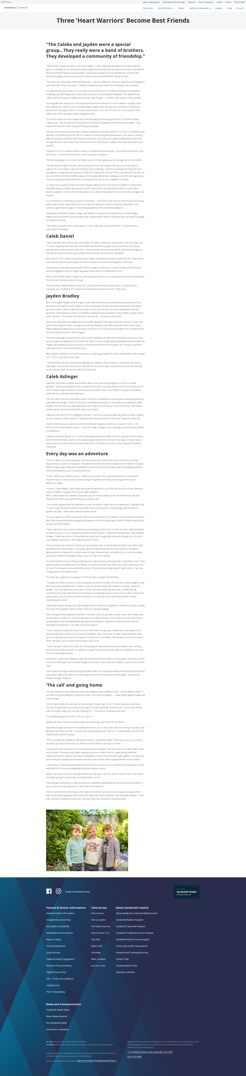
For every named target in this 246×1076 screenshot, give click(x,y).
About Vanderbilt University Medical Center (137, 913)
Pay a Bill (95, 939)
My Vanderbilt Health (56, 1022)
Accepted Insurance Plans (58, 919)
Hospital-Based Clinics (126, 965)
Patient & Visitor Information (60, 913)
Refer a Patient (98, 959)
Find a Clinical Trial (100, 932)
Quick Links (5, 2)
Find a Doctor (148, 8)
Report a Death (53, 939)
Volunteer (96, 952)
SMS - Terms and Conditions (60, 978)
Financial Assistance (55, 946)
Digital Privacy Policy (56, 972)
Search (240, 8)
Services (181, 8)
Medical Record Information (59, 932)
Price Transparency (206, 2)
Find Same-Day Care (100, 926)
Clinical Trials (122, 959)
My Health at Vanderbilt (57, 926)
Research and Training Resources (132, 952)
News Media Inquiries (56, 1016)
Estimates (192, 2)
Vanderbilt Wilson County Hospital (132, 939)
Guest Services (53, 952)
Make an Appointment (151, 2)
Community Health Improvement (132, 946)
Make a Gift (96, 946)
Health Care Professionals (199, 8)
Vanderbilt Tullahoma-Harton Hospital (134, 932)
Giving (229, 8)
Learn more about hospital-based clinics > (97, 1060)
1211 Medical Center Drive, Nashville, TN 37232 (150, 1052)
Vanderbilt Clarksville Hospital (130, 926)
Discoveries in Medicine (57, 1029)
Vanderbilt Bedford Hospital (129, 919)
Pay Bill (219, 2)
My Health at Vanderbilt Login (174, 2)
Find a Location (98, 919)
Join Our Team (98, 965)
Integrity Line (52, 985)
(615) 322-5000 (239, 2)
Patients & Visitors (165, 8)
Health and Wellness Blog (77, 891)
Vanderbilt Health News (57, 1009)
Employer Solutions (125, 972)
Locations (218, 8)
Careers (228, 2)
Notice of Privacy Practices (59, 965)
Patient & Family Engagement (60, 959)
